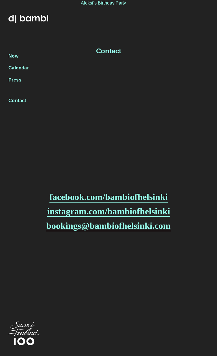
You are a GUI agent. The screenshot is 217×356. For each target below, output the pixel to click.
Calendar (18, 67)
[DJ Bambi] (28, 18)
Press (14, 80)
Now (13, 56)
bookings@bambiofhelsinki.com (108, 226)
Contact (17, 100)
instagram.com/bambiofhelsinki (108, 211)
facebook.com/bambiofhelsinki (108, 197)
